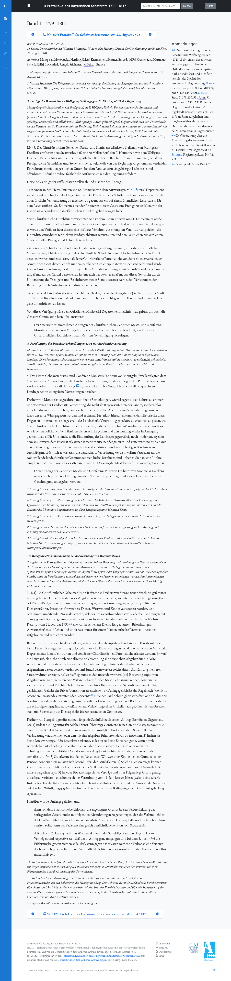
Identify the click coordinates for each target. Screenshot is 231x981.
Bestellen (163, 947)
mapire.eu (110, 970)
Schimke (176, 154)
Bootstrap (43, 970)
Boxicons (57, 970)
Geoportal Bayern (130, 970)
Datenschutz (165, 951)
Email (162, 955)
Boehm (210, 83)
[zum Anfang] (214, 970)
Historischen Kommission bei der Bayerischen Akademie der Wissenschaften (100, 955)
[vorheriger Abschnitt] (33, 34)
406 (70, 624)
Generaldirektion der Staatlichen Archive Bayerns (82, 960)
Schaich (203, 93)
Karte (210, 6)
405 (102, 112)
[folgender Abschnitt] (150, 34)
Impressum (164, 943)
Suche (187, 6)
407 (91, 695)
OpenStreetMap (86, 970)
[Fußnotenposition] (213, 130)
